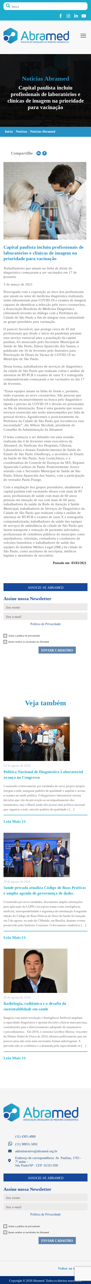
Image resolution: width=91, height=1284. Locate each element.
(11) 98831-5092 (26, 1144)
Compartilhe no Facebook (44, 153)
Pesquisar (8, 5)
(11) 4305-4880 (25, 1136)
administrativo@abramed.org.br (36, 1151)
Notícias (21, 131)
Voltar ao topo (69, 1268)
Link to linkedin (76, 16)
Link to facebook (60, 16)
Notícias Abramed (42, 131)
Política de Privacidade (45, 624)
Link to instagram (68, 16)
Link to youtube (84, 16)
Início (9, 131)
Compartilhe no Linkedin (38, 153)
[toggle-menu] (83, 35)
